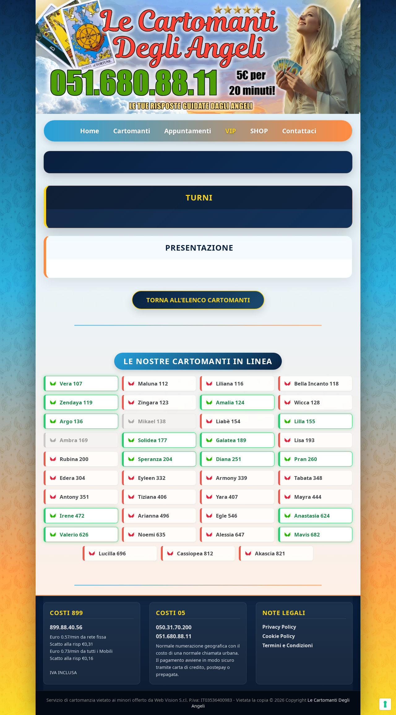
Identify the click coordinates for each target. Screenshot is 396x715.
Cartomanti (131, 131)
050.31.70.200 (174, 627)
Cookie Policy (278, 636)
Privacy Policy (279, 626)
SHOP (259, 131)
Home (89, 131)
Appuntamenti (187, 131)
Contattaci (299, 131)
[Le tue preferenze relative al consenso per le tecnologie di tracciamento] (385, 704)
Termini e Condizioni (287, 645)
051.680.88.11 (174, 636)
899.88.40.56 (66, 627)
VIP (230, 131)
